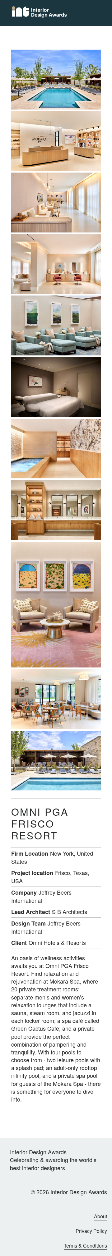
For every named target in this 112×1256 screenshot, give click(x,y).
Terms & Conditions (85, 1245)
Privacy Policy (91, 1231)
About (100, 1216)
